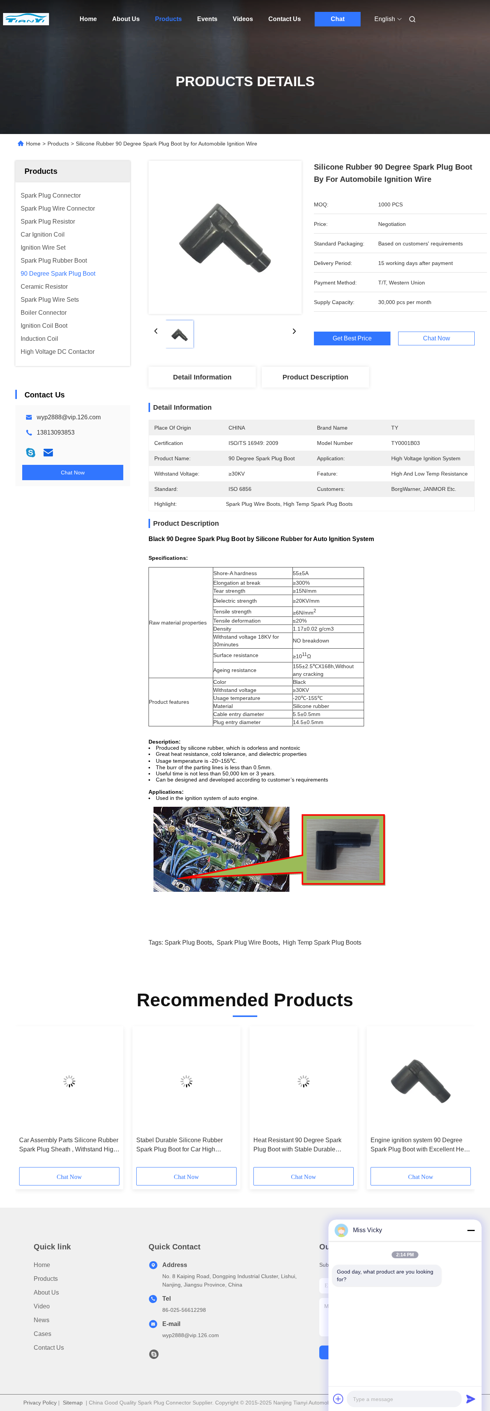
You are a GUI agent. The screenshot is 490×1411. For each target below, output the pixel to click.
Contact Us (284, 19)
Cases (42, 1334)
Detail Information (202, 377)
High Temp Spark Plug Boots (322, 942)
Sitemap (73, 1403)
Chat (338, 19)
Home (88, 19)
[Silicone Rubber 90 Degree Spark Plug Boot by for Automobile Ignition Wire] (225, 237)
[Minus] (470, 1230)
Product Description (315, 377)
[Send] (471, 1398)
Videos (243, 19)
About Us (126, 19)
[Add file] (338, 1398)
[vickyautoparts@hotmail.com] (154, 1356)
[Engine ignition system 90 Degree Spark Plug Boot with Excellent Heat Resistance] (421, 1081)
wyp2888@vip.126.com (69, 417)
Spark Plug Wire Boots (247, 942)
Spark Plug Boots (188, 942)
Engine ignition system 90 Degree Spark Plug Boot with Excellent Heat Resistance (420, 1145)
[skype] (30, 452)
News (41, 1320)
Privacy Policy (40, 1403)
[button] (29, 1099)
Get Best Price (352, 338)
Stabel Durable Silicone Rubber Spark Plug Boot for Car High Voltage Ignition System (179, 1145)
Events (207, 19)
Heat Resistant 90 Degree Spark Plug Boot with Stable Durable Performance (297, 1145)
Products (168, 19)
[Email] (48, 452)
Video (42, 1306)
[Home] (26, 19)
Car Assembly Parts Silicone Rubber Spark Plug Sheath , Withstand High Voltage (68, 1145)
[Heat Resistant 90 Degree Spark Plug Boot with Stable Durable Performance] (303, 1081)
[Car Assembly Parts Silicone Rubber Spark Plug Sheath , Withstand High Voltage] (69, 1081)
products (46, 1278)
